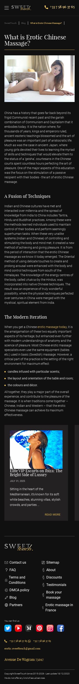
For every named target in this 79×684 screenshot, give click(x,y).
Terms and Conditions (17, 580)
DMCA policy (19, 590)
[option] (36, 473)
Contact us (17, 562)
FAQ (12, 570)
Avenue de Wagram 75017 (24, 659)
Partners (15, 605)
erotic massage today (52, 327)
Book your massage (54, 595)
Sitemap (52, 562)
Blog (23, 23)
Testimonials (56, 585)
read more (52, 514)
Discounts (54, 577)
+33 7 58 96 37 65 (62, 6)
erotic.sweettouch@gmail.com (22, 648)
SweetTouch (10, 23)
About (51, 570)
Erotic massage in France (59, 607)
